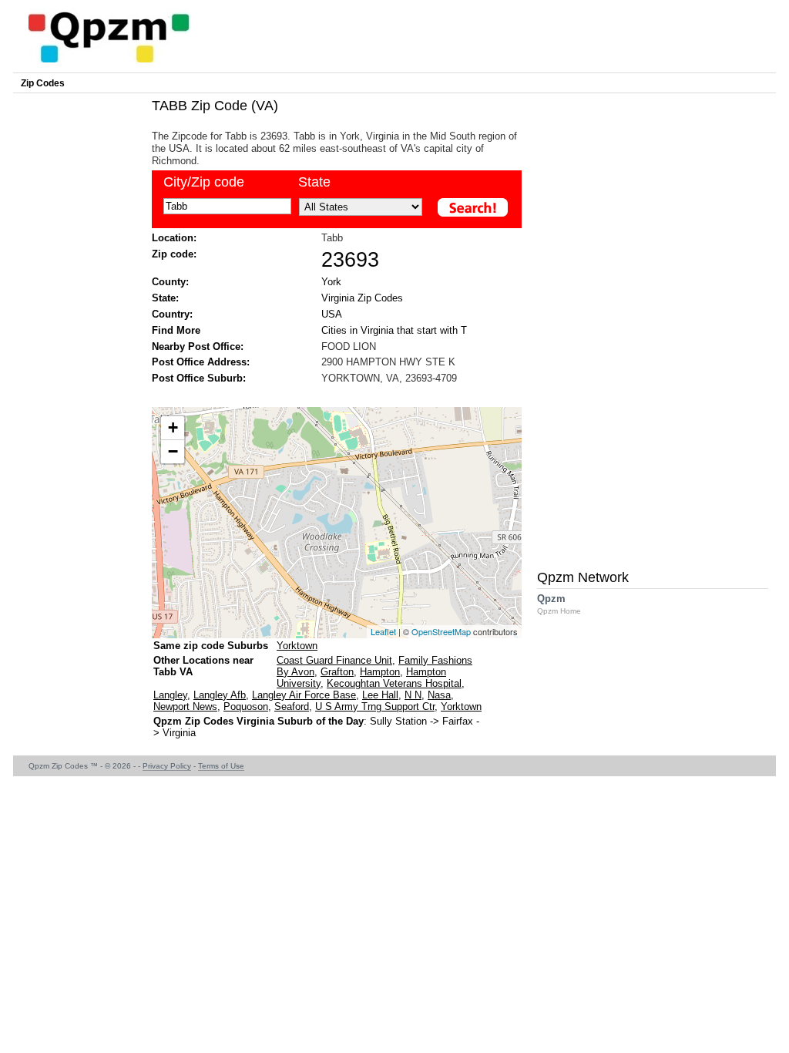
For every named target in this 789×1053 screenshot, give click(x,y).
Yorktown (297, 645)
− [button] (173, 451)
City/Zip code (203, 182)
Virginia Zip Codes (362, 298)
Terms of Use (221, 766)
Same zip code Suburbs (210, 645)
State (314, 182)
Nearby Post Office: (197, 346)
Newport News (185, 706)
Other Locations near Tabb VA (203, 666)
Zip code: (174, 254)
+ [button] (173, 427)
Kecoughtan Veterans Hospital (394, 683)
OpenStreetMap (441, 631)
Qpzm (559, 604)
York (331, 282)
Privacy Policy (167, 766)
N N (413, 695)
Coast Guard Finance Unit (334, 660)
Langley (170, 695)
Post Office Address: (201, 362)
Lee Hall (380, 695)
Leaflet (383, 631)
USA (331, 314)
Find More (176, 330)
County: (170, 282)
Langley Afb (219, 695)
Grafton (337, 672)
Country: (172, 314)
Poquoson (245, 706)
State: (165, 298)
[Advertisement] (329, 394)
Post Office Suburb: (199, 378)
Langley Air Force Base (304, 695)
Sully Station (398, 721)
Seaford (291, 706)
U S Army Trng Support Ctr (375, 706)
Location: (174, 238)
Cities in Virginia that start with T (394, 330)
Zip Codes (43, 83)
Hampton (380, 672)
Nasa (439, 695)
